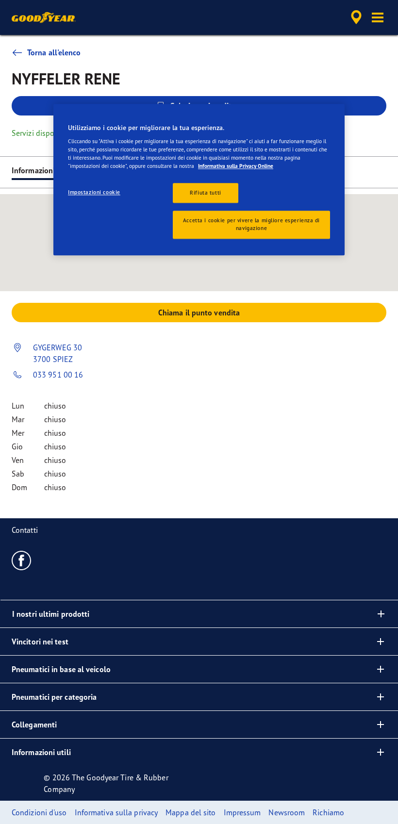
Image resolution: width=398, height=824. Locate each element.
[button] (377, 17)
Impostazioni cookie (94, 192)
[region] (199, 180)
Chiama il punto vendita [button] (199, 312)
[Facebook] (22, 560)
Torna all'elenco (54, 52)
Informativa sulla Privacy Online (235, 166)
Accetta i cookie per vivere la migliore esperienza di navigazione (251, 224)
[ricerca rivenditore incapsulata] (355, 17)
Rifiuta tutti (205, 192)
